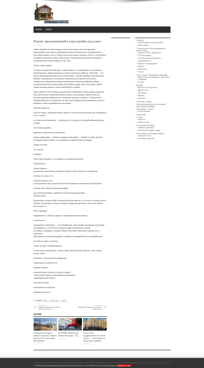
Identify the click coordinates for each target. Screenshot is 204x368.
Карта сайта (143, 45)
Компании (142, 69)
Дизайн (139, 85)
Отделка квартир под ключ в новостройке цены (49, 307)
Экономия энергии (146, 138)
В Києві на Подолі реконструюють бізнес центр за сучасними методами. (45, 337)
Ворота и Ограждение (147, 64)
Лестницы (142, 93)
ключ (45, 300)
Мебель (141, 96)
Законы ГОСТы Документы (149, 53)
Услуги (141, 72)
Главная (38, 29)
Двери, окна (143, 90)
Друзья (48, 29)
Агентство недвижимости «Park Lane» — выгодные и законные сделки (94, 337)
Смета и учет (143, 122)
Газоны (141, 82)
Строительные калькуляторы (150, 42)
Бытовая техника (144, 102)
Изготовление (144, 111)
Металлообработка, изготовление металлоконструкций (151, 105)
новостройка (54, 300)
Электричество (144, 136)
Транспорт (141, 115)
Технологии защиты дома (149, 130)
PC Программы (144, 55)
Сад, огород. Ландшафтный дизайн (152, 75)
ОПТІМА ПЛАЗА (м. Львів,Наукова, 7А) (68, 334)
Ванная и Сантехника (147, 87)
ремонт (63, 300)
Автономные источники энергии (150, 134)
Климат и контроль (146, 128)
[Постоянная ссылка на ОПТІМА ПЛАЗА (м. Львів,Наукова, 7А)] (70, 330)
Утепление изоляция (145, 125)
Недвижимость (144, 61)
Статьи (139, 117)
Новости (141, 119)
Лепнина (142, 98)
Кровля (141, 66)
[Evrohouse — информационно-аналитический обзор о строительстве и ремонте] (51, 22)
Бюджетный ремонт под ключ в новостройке (90, 307)
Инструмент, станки (144, 109)
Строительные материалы (149, 58)
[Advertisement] (127, 9)
